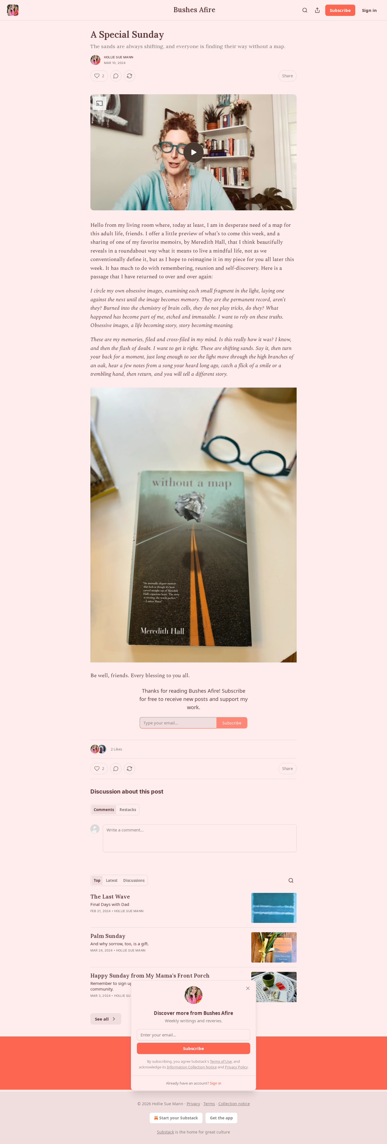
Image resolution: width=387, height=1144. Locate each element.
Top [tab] (97, 880)
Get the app (221, 1118)
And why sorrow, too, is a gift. (119, 943)
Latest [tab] (112, 880)
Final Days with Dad (109, 904)
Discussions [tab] (133, 880)
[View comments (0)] (116, 76)
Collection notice (234, 1103)
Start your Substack (178, 1118)
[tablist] (114, 809)
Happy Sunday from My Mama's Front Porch (150, 975)
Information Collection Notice (192, 1067)
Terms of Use (221, 1061)
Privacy (193, 1103)
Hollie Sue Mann (118, 57)
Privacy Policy (236, 1067)
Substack (165, 1132)
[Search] (305, 10)
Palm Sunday (108, 936)
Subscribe (340, 10)
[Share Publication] (317, 10)
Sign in (369, 10)
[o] (193, 152)
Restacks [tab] (128, 809)
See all (102, 1019)
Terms (209, 1103)
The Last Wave (110, 896)
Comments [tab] (104, 809)
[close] (247, 988)
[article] (193, 908)
